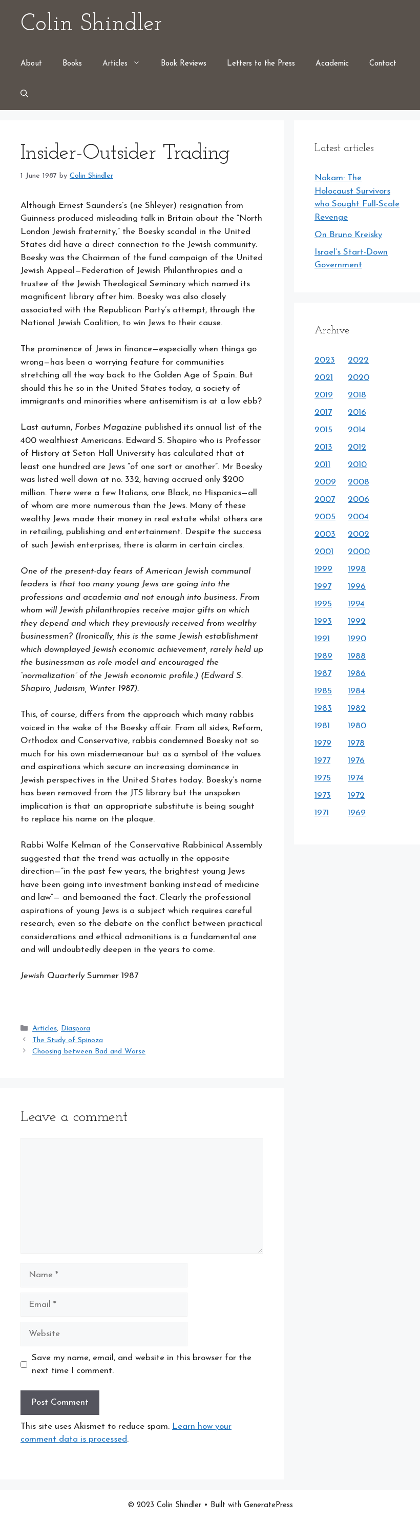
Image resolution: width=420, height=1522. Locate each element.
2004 (358, 517)
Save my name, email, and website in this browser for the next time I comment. (141, 1365)
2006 (358, 499)
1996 (357, 586)
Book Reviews (183, 64)
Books (72, 64)
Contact (382, 64)
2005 (324, 517)
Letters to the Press (261, 64)
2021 (323, 377)
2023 (324, 360)
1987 (322, 673)
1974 (356, 778)
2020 (358, 377)
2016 (357, 412)
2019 (323, 395)
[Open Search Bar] (24, 94)
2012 (357, 447)
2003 (324, 534)
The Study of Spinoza (67, 1040)
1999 (323, 569)
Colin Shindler (91, 24)
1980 (357, 726)
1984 (356, 691)
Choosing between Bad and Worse (88, 1051)
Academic (332, 64)
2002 (358, 534)
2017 (323, 412)
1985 (323, 691)
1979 (322, 743)
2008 (358, 482)
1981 (322, 726)
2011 (322, 464)
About (31, 64)
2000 (359, 551)
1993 (323, 621)
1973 (322, 795)
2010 (357, 464)
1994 (356, 604)
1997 (322, 586)
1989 (323, 656)
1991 (322, 639)
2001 (323, 551)
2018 (357, 395)
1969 (357, 813)
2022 (358, 360)
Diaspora (75, 1029)
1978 (356, 743)
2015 (323, 430)
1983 (323, 708)
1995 (323, 604)
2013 (323, 447)
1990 (357, 639)
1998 (357, 569)
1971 (321, 813)
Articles (115, 64)
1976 (356, 760)
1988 (357, 656)
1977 (322, 760)
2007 (324, 499)
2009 (325, 482)
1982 (357, 708)
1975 (322, 778)
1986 (357, 673)
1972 (356, 795)
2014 (357, 430)
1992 (357, 621)
